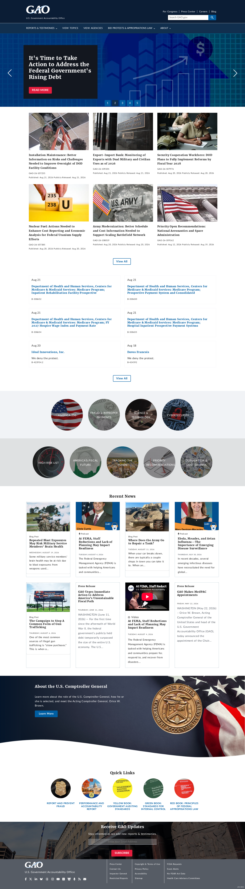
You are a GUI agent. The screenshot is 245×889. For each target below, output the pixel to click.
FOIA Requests (174, 864)
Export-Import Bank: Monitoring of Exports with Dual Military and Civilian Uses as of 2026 (121, 159)
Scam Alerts (172, 869)
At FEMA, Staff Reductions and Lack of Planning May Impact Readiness (95, 543)
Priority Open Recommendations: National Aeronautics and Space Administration (181, 231)
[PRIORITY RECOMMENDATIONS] (159, 477)
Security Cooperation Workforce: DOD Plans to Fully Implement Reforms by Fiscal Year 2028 (184, 159)
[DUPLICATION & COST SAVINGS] (196, 477)
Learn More (46, 713)
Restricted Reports (119, 878)
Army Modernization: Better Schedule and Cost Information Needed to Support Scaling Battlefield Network (120, 231)
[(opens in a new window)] (26, 879)
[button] (235, 73)
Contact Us (115, 869)
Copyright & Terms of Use (147, 864)
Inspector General (118, 874)
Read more (40, 90)
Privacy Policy (141, 869)
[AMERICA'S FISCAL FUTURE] (85, 477)
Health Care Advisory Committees (183, 878)
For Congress (170, 12)
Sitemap (139, 878)
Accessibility (141, 874)
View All (121, 261)
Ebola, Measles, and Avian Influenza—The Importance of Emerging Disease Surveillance (196, 543)
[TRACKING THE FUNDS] (122, 477)
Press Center (188, 12)
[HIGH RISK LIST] (48, 477)
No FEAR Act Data (176, 874)
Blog (213, 12)
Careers (203, 12)
